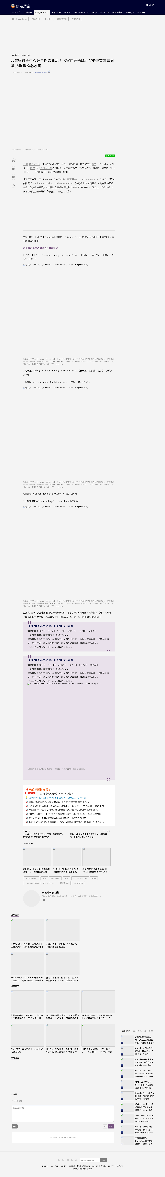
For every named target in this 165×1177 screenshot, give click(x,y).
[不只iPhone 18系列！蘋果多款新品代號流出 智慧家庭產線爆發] (67, 857)
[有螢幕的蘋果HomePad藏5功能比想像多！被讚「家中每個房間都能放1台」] (127, 1140)
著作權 (79, 1166)
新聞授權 (63, 1166)
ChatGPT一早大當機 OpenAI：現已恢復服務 (27, 1050)
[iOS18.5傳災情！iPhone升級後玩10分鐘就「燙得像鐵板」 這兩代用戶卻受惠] (27, 964)
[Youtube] (147, 5)
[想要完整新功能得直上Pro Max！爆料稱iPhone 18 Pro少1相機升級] (96, 857)
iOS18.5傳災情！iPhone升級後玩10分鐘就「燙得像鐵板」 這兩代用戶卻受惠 (27, 979)
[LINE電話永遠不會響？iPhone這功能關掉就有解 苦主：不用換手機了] (63, 1001)
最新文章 (16, 12)
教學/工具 (104, 12)
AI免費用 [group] (36, 18)
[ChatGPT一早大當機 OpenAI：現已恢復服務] (27, 1035)
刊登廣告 (45, 1166)
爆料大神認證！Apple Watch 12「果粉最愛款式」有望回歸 (144, 1118)
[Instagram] (63, 1160)
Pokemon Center (80, 878)
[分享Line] (13, 169)
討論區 (14, 1094)
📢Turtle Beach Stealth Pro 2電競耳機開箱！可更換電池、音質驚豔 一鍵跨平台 (65, 805)
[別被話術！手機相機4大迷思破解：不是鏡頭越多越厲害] (63, 930)
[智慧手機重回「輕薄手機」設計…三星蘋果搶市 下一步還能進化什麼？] (63, 964)
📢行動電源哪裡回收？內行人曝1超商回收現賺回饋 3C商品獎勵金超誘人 (62, 809)
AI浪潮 (94, 12)
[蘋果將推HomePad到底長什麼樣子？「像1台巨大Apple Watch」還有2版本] (37, 857)
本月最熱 (148, 1030)
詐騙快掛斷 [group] (62, 18)
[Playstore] (71, 1160)
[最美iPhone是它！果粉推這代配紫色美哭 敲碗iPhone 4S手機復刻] (127, 1107)
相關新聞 (15, 986)
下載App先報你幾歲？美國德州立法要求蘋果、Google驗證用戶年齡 (27, 945)
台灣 (44, 878)
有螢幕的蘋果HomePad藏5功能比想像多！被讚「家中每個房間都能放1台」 (144, 1140)
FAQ (52, 1166)
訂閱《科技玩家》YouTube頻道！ (57, 793)
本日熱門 (126, 1030)
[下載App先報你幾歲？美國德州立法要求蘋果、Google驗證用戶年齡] (27, 930)
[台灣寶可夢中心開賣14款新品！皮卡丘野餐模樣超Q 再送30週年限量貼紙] (27, 1001)
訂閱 (103, 1160)
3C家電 (67, 12)
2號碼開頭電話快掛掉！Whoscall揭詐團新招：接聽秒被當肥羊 (144, 1039)
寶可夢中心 (55, 878)
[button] (150, 5)
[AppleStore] (75, 1160)
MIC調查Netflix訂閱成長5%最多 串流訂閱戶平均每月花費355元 (96, 1017)
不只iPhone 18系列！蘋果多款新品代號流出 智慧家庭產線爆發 (66, 870)
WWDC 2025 (78, 883)
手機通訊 (28, 12)
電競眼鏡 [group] (48, 18)
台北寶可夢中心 (31, 878)
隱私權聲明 (86, 1166)
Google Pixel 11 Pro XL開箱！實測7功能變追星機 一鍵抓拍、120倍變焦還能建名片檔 (144, 1096)
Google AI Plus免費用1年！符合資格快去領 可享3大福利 (144, 1051)
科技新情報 (117, 12)
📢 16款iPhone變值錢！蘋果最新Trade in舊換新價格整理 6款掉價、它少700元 (65, 821)
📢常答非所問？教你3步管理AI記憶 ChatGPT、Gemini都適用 (56, 817)
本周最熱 (137, 1030)
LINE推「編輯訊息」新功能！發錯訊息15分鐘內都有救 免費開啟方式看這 (62, 1050)
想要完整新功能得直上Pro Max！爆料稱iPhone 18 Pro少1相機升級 (96, 870)
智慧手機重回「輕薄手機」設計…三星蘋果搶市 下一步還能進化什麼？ (62, 979)
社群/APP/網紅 (41, 12)
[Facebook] (58, 1160)
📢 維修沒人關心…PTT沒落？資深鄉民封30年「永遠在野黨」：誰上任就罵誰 (63, 813)
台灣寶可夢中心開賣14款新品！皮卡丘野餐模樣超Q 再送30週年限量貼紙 (27, 1017)
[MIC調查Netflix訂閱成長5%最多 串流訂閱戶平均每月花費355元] (98, 1001)
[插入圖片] (105, 1126)
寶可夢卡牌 (64, 883)
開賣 (66, 878)
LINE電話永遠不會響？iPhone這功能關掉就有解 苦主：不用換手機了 (62, 1017)
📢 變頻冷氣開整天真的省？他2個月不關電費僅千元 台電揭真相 (57, 801)
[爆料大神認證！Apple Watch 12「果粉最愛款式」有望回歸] (127, 1118)
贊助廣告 (15, 1057)
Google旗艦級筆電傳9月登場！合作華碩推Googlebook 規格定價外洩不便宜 (144, 1062)
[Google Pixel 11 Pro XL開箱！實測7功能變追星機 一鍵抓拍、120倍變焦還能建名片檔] (127, 1095)
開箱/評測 (56, 12)
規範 (14, 1126)
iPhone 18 (28, 843)
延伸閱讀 (15, 914)
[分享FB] (13, 161)
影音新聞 (141, 12)
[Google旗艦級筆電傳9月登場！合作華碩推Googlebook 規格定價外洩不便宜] (127, 1062)
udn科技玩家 (15, 55)
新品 (94, 878)
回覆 (111, 1126)
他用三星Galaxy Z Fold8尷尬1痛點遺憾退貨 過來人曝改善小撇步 (144, 1084)
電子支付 (130, 12)
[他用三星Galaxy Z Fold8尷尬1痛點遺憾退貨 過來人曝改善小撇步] (127, 1084)
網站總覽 (120, 1166)
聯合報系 (95, 1166)
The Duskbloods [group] (19, 18)
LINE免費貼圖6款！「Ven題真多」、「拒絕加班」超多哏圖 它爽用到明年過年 (97, 1050)
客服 (56, 1166)
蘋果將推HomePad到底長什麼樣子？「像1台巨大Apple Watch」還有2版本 (36, 870)
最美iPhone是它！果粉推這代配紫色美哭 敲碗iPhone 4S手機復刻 (144, 1107)
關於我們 (111, 1166)
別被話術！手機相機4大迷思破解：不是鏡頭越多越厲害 (62, 945)
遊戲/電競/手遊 (81, 12)
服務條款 (72, 1166)
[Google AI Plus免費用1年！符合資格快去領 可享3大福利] (127, 1051)
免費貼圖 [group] (76, 18)
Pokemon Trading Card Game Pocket (40, 883)
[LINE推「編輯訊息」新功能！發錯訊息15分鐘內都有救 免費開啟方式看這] (63, 1035)
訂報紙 (103, 1166)
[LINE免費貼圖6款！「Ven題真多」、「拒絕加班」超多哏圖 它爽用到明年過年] (98, 1035)
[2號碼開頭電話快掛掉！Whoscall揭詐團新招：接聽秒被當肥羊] (127, 1039)
